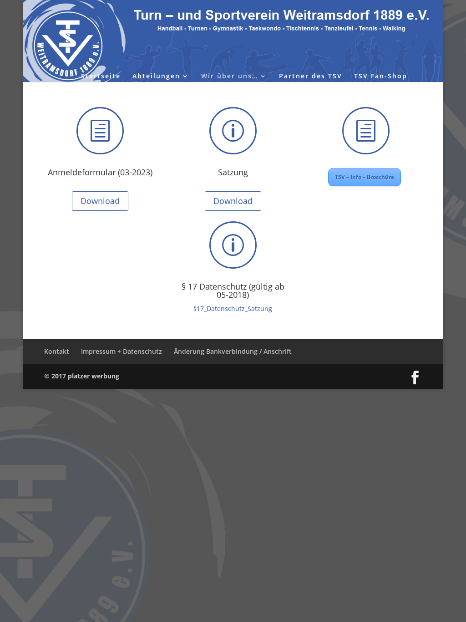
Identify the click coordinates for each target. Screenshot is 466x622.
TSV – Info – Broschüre (364, 177)
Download (100, 200)
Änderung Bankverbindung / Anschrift (233, 351)
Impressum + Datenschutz (121, 351)
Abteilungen (156, 76)
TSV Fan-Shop (380, 76)
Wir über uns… (229, 76)
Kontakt (56, 351)
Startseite (101, 76)
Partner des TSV (310, 76)
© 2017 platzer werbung (81, 376)
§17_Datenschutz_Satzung (232, 308)
